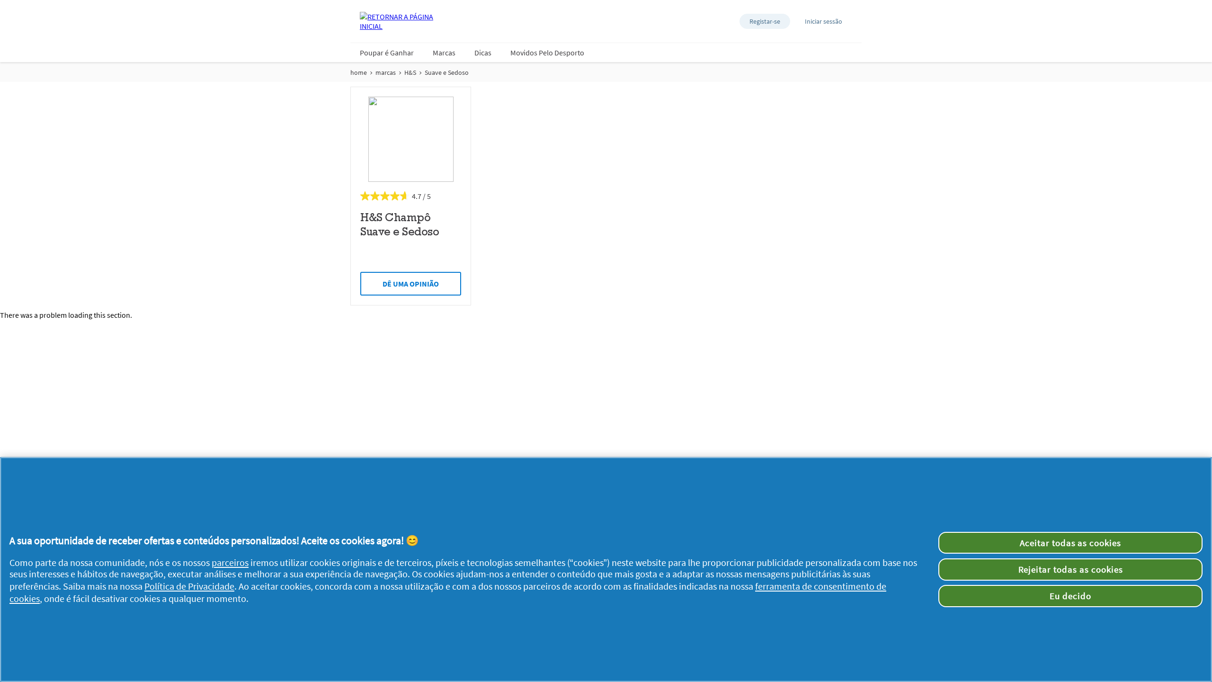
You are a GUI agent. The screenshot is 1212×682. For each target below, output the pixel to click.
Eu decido (1070, 595)
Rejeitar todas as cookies (1070, 569)
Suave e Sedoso (447, 72)
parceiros (230, 562)
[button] (765, 21)
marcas (385, 72)
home (358, 72)
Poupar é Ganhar (387, 52)
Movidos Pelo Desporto (547, 52)
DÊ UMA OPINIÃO (411, 283)
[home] (398, 21)
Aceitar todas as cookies (1070, 542)
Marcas (444, 52)
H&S (410, 72)
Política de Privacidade (189, 586)
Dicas (482, 52)
